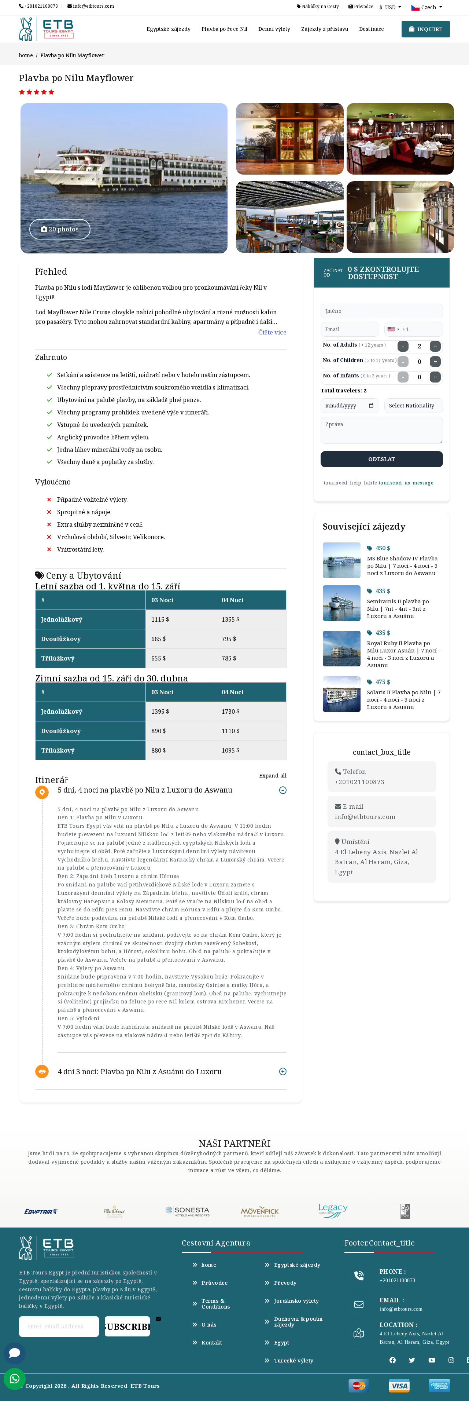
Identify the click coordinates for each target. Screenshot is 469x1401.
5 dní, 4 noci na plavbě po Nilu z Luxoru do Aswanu (145, 790)
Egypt (281, 1343)
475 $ (383, 682)
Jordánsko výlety (296, 1301)
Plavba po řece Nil (224, 28)
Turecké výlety (293, 1361)
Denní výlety (274, 28)
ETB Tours (145, 1385)
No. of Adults (354, 344)
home (26, 55)
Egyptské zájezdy (169, 28)
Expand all (273, 775)
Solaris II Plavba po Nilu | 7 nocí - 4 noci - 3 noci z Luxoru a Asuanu (403, 699)
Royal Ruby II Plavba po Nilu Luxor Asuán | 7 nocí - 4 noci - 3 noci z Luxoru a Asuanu (403, 654)
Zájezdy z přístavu (324, 28)
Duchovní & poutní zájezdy (298, 1322)
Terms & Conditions (216, 1304)
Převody (285, 1283)
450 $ (383, 548)
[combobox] (393, 329)
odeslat (382, 458)
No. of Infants (356, 375)
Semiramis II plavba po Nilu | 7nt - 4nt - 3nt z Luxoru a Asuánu (398, 608)
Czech (429, 7)
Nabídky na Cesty (320, 6)
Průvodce (363, 6)
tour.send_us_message (405, 482)
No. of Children (360, 359)
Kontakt (212, 1343)
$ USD (388, 7)
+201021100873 (40, 6)
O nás (209, 1325)
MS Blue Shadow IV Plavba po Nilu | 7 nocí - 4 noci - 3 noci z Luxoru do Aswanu (402, 566)
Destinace (371, 28)
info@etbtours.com (93, 6)
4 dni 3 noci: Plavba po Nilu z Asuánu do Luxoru (140, 1071)
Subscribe (127, 1326)
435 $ (383, 591)
